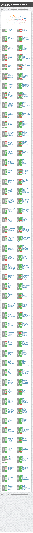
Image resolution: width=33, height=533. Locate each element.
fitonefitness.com (24, 136)
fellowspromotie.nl (24, 277)
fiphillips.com (9, 489)
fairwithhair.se (24, 257)
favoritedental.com (10, 139)
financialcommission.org (11, 188)
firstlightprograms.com (25, 40)
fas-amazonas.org (10, 134)
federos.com (9, 141)
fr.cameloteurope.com (25, 370)
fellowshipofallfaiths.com (25, 218)
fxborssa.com (9, 291)
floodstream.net (10, 286)
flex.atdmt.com (25, 64)
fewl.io (8, 302)
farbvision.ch (24, 153)
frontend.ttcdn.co (10, 46)
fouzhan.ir (23, 441)
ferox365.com (9, 179)
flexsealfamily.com (24, 304)
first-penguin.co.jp (10, 93)
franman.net (9, 143)
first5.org (23, 145)
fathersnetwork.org (10, 420)
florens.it (9, 250)
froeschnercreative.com (25, 192)
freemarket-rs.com (10, 407)
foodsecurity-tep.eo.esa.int (26, 285)
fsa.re (8, 436)
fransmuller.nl (24, 49)
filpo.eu (23, 161)
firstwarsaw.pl (24, 390)
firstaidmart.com (24, 412)
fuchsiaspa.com (24, 239)
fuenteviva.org (9, 371)
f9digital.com (24, 331)
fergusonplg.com (10, 487)
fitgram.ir (23, 485)
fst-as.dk (9, 369)
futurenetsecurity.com (25, 111)
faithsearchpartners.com (11, 213)
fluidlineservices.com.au (25, 442)
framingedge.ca (10, 343)
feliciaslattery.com (25, 216)
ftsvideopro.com (24, 460)
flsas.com (23, 57)
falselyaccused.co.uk (25, 461)
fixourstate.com (10, 448)
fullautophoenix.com (10, 339)
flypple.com (23, 486)
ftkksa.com (9, 85)
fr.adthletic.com (10, 172)
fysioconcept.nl (10, 312)
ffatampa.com (9, 174)
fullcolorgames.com (10, 91)
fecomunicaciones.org (11, 402)
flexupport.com (10, 428)
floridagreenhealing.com (11, 465)
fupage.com (24, 410)
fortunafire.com (10, 418)
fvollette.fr (23, 427)
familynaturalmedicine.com (26, 488)
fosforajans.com (24, 369)
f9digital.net (24, 447)
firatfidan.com (9, 335)
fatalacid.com (9, 181)
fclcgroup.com (9, 206)
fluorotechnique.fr (10, 140)
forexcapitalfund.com (25, 132)
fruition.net (9, 41)
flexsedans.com (24, 316)
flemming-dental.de (25, 75)
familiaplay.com (10, 380)
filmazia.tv (9, 419)
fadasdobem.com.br (10, 457)
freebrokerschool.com (25, 86)
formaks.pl (9, 173)
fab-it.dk (23, 77)
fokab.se (23, 456)
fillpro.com (23, 193)
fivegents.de (9, 256)
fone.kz (9, 430)
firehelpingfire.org (10, 468)
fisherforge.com (24, 487)
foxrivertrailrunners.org (11, 269)
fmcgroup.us (9, 304)
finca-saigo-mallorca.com (11, 307)
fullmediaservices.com (25, 210)
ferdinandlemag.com (25, 344)
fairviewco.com (10, 211)
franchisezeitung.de (10, 97)
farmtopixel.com (10, 474)
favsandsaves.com (10, 400)
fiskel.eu (9, 364)
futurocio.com (9, 314)
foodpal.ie (9, 421)
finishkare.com (24, 398)
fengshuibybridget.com (11, 180)
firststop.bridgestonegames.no (21, 321)
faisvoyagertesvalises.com (11, 416)
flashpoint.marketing (10, 189)
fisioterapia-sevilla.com (25, 273)
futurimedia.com (10, 57)
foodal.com (9, 184)
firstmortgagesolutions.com (26, 96)
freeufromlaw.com (24, 226)
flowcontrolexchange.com (25, 231)
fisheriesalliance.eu (25, 383)
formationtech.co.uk (10, 231)
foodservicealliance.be (11, 411)
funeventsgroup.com (10, 276)
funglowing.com (24, 323)
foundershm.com (10, 273)
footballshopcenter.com (25, 470)
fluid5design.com (24, 101)
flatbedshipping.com (11, 77)
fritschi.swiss (9, 116)
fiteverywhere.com (10, 84)
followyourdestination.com (25, 169)
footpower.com (24, 352)
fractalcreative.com (10, 476)
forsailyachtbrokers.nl (10, 95)
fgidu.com (9, 296)
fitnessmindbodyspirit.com (25, 484)
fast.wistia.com (24, 29)
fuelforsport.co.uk (10, 264)
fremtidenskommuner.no (25, 349)
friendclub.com (10, 92)
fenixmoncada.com (10, 370)
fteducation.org (10, 190)
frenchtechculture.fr (10, 207)
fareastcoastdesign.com (11, 409)
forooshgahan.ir (10, 298)
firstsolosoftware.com (25, 467)
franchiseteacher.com (10, 45)
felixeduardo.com (10, 239)
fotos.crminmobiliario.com (25, 36)
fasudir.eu (23, 450)
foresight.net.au (24, 198)
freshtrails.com (10, 417)
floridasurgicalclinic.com (11, 55)
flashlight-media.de (10, 199)
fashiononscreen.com (25, 130)
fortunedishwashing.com (11, 317)
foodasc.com (24, 268)
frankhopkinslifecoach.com (26, 93)
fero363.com (24, 360)
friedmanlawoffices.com (25, 85)
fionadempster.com (25, 197)
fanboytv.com (24, 322)
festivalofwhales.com (10, 111)
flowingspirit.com (24, 306)
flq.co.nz (9, 490)
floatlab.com (9, 78)
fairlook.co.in (24, 87)
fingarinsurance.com (25, 428)
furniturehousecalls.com (25, 384)
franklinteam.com (10, 202)
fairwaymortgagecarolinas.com (6, 126)
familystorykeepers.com (11, 263)
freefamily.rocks (24, 126)
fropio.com (23, 190)
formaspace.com (24, 112)
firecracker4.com (24, 146)
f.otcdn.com (9, 35)
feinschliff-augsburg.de (11, 203)
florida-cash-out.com (25, 382)
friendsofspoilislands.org (11, 467)
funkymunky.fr (9, 361)
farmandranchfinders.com (25, 78)
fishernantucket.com (10, 101)
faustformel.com (24, 140)
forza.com (9, 37)
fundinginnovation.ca (10, 170)
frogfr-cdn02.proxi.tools (11, 73)
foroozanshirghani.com (25, 479)
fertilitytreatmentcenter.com (11, 228)
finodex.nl (9, 368)
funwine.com (24, 391)
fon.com (23, 106)
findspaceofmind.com (10, 283)
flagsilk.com (24, 355)
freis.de (23, 117)
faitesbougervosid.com (25, 346)
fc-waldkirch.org (24, 133)
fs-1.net (9, 39)
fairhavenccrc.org (24, 313)
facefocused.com (24, 88)
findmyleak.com (10, 34)
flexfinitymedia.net (24, 314)
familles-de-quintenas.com (26, 371)
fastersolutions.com (25, 208)
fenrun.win (9, 40)
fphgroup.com (9, 219)
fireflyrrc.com (9, 469)
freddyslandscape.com (11, 238)
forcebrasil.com (10, 216)
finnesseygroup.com (25, 250)
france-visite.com (10, 398)
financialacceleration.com (11, 237)
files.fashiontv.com (10, 63)
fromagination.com (10, 226)
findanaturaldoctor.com (11, 258)
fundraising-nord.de (25, 178)
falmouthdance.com (10, 388)
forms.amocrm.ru (10, 72)
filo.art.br (9, 392)
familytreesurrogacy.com (25, 149)
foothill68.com (24, 409)
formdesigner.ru (24, 74)
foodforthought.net (10, 244)
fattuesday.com (10, 120)
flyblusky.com (9, 210)
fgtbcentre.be (9, 449)
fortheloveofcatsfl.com (25, 301)
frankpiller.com (25, 94)
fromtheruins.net (24, 476)
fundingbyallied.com (25, 102)
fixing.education (24, 332)
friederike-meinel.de (10, 107)
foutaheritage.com (10, 350)
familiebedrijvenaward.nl (11, 266)
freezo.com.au (24, 439)
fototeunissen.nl (10, 198)
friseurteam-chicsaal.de (25, 429)
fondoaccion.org (24, 388)
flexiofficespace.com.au (11, 363)
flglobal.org (9, 373)
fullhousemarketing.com (26, 170)
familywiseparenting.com (25, 350)
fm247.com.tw (24, 354)
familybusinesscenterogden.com (21, 241)
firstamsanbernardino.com (25, 230)
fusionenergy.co (24, 380)
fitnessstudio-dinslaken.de (25, 275)
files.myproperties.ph (25, 37)
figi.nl (23, 187)
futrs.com (9, 64)
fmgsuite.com (9, 279)
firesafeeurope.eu (24, 305)
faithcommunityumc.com (11, 431)
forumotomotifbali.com (25, 368)
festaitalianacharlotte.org (25, 477)
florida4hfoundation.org (11, 282)
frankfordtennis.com (10, 191)
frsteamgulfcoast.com (25, 389)
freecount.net (9, 76)
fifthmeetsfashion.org (25, 246)
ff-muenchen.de (24, 110)
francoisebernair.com (25, 248)
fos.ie (8, 272)
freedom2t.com (10, 171)
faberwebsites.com (24, 400)
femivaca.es (24, 302)
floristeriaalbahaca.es (25, 392)
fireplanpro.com (10, 117)
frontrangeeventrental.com (11, 313)
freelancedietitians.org (11, 410)
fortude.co (23, 125)
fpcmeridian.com (24, 419)
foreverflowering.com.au (25, 351)
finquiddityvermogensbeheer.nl (6, 484)
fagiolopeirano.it (10, 177)
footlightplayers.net (25, 437)
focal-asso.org (24, 417)
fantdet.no (23, 56)
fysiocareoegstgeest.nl (11, 217)
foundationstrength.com (25, 269)
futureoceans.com (24, 284)
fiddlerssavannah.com (11, 353)
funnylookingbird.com (10, 362)
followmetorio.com (10, 56)
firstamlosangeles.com (25, 144)
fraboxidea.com (24, 440)
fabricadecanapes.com (25, 297)
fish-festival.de (9, 390)
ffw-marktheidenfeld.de (11, 288)
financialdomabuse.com (26, 278)
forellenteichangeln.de (25, 189)
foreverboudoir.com (10, 160)
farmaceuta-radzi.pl (10, 477)
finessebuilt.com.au (25, 342)
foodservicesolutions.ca (25, 209)
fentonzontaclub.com (25, 163)
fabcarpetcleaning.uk (25, 430)
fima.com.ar (24, 298)
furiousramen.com (10, 151)
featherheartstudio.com (11, 403)
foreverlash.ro (9, 247)
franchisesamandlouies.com (26, 114)
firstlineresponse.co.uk (11, 305)
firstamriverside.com (10, 145)
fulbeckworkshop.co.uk (25, 272)
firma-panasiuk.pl (24, 287)
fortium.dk (23, 403)
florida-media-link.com (11, 68)
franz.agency (24, 445)
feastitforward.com (10, 306)
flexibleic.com (9, 54)
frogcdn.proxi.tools (24, 30)
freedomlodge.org (24, 258)
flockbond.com (24, 200)
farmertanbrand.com (10, 334)
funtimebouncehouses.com (26, 402)
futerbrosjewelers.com (25, 457)
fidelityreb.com (10, 285)
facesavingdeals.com (10, 218)
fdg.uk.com (9, 113)
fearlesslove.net (10, 412)
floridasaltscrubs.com (10, 248)
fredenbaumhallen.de (25, 116)
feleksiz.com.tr (9, 277)
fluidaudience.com (24, 293)
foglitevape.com (24, 263)
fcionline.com (24, 68)
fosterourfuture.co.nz (10, 336)
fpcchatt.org (24, 279)
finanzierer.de (24, 92)
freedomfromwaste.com (11, 427)
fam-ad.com (24, 47)
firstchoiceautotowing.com (25, 466)
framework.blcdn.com (25, 44)
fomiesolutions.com (10, 322)
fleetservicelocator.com (11, 225)
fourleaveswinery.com (10, 197)
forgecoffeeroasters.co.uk (25, 265)
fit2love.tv (9, 324)
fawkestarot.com (10, 274)
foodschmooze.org (10, 257)
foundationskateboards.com (11, 340)
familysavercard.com (10, 374)
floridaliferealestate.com (11, 136)
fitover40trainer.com (25, 458)
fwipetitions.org (10, 86)
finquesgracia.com (24, 448)
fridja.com (23, 143)
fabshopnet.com (24, 59)
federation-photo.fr (10, 110)
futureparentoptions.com (11, 153)
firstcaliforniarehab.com (11, 399)
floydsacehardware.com (25, 113)
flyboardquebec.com (25, 292)
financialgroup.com (25, 160)
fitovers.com (24, 72)
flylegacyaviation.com (25, 124)
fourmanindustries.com (11, 122)
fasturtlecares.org (24, 225)
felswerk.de (9, 455)
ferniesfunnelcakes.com (25, 282)
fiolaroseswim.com (10, 351)
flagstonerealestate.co (11, 249)
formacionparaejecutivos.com (26, 315)
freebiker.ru (23, 121)
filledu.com (9, 478)
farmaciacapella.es (10, 355)
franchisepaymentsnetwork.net (21, 67)
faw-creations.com (24, 358)
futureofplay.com (10, 133)
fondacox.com (9, 429)
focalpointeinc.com (10, 423)
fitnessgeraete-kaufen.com (26, 105)
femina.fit (23, 339)
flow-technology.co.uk (11, 297)
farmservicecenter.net (25, 446)
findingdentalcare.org (25, 307)
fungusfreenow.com (25, 207)
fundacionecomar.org (25, 238)
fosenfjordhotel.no (10, 459)
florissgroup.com (10, 124)
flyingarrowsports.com (25, 123)
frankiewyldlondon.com (25, 141)
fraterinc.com (24, 401)
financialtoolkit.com (10, 401)
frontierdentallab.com (10, 96)
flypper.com (24, 416)
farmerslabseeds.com (25, 249)
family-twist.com (24, 220)
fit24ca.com (24, 489)
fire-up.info (23, 465)
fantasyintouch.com (25, 353)
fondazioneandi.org (10, 114)
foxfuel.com (9, 187)
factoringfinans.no (24, 120)
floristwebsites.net (10, 326)
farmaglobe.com (24, 219)
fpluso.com (23, 459)
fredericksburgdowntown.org (11, 346)
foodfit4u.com (9, 394)
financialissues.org (24, 255)
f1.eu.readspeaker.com (25, 54)
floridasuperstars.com (25, 286)
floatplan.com (9, 330)
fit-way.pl (23, 381)
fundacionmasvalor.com (25, 276)
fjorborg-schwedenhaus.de (26, 58)
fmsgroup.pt (9, 284)
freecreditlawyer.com (10, 470)
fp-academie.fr (24, 379)
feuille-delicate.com (10, 438)
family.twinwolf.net (24, 139)
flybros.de (23, 177)
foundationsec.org (24, 183)
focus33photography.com (11, 311)
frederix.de (9, 83)
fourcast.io (23, 295)
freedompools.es (24, 184)
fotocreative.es (24, 432)
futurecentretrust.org (10, 325)
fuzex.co (9, 384)
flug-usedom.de (10, 265)
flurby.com (9, 94)
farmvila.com (9, 365)
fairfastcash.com (24, 421)
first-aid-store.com (10, 50)
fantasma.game (24, 206)
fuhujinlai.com (9, 53)
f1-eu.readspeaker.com (25, 38)
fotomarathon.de (24, 173)
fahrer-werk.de (24, 82)
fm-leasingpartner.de (25, 48)
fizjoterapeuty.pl (24, 438)
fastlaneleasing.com (25, 211)
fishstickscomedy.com (10, 103)
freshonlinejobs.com (10, 422)
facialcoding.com (24, 399)
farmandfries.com (24, 387)
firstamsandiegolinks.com (11, 82)
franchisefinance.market (11, 208)
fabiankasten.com (24, 104)
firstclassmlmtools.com (25, 45)
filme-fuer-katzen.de (25, 73)
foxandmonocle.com (10, 486)
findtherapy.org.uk (24, 340)
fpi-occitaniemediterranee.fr (26, 244)
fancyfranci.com (24, 325)
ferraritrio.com (9, 65)
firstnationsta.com (24, 474)
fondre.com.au (10, 192)
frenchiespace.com (25, 107)
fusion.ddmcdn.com (10, 44)
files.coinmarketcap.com (11, 38)
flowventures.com (10, 182)
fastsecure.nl (9, 168)
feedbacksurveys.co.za (11, 132)
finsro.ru (9, 358)
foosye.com (9, 229)
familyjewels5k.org (24, 274)
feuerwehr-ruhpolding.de (25, 199)
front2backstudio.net (25, 288)
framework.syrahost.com (11, 29)
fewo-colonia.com (24, 296)
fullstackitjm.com (10, 391)
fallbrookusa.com (24, 212)
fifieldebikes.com (10, 150)
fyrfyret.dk (23, 345)
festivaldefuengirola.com (25, 408)
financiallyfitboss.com (25, 359)
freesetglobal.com (24, 150)
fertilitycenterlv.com (10, 112)
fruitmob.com (24, 394)
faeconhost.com (10, 345)
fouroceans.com (10, 142)
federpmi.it (23, 362)
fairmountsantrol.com (25, 76)
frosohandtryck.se (10, 159)
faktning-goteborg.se (25, 171)
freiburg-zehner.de (24, 312)
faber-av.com (24, 122)
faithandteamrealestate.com (26, 237)
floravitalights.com (10, 372)
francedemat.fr (24, 151)
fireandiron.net (10, 383)
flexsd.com (9, 381)
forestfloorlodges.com (10, 169)
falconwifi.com (24, 343)
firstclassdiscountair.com (25, 135)
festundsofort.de (10, 74)
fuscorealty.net (10, 408)
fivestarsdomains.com (11, 162)
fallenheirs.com (24, 182)
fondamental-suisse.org (25, 365)
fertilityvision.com (10, 331)
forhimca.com (9, 227)
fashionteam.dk (10, 344)
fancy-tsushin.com (24, 411)
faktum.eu (9, 59)
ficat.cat (23, 172)
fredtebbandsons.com (25, 201)
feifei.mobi (9, 152)
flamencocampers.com (25, 455)
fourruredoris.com (24, 181)
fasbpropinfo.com (10, 320)
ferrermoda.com (10, 440)
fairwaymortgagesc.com (11, 451)
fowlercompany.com (10, 441)
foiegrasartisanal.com (25, 247)
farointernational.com (25, 152)
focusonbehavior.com (10, 253)
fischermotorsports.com (25, 154)
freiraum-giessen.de (10, 161)
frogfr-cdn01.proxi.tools (25, 31)
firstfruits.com (9, 149)
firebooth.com (9, 301)
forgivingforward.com (10, 131)
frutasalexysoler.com (25, 449)
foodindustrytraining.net (11, 389)
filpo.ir (23, 451)
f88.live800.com (10, 58)
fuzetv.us (23, 326)
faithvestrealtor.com (25, 372)
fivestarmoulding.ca (10, 387)
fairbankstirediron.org (10, 341)
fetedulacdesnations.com (11, 352)
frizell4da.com (9, 333)
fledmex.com (24, 53)
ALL (1, 9)
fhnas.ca (23, 303)
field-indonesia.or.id (25, 202)
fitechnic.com (24, 256)
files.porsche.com (10, 36)
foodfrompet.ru (24, 413)
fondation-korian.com (10, 106)
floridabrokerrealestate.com (26, 374)
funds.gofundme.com (10, 48)
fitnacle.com (9, 447)
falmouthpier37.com (25, 324)
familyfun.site (9, 287)
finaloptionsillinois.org (10, 75)
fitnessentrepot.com (25, 158)
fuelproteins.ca (10, 293)
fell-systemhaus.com (10, 81)
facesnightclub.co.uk (10, 193)
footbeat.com (9, 245)
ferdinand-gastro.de (25, 159)
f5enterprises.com (24, 235)
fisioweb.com (9, 456)
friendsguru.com (10, 66)
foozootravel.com (24, 334)
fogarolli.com (9, 102)
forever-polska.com (25, 330)
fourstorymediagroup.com (11, 316)
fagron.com (23, 162)
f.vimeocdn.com (10, 30)
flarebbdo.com (24, 423)
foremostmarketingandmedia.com (6, 461)
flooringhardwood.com (25, 134)
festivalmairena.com (10, 442)
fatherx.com (9, 49)
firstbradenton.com (24, 131)
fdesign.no (23, 475)
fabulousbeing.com (10, 144)
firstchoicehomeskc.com (11, 201)
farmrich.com (24, 142)
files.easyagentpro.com (25, 35)
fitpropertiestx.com (24, 203)
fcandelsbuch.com (24, 311)
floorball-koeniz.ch (10, 349)
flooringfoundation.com (11, 397)
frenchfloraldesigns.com (11, 413)
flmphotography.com (10, 379)
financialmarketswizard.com (26, 65)
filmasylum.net (9, 466)
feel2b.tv (23, 294)
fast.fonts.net (9, 31)
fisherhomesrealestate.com (26, 155)
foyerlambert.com (10, 220)
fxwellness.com (24, 480)
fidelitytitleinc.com (24, 213)
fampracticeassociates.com (11, 268)
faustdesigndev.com (10, 480)
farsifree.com (24, 420)
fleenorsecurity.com (25, 46)
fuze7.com (9, 393)
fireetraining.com (10, 342)
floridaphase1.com (10, 105)
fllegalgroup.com (10, 135)
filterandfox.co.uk (24, 259)
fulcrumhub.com (10, 437)
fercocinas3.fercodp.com (25, 267)
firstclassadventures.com (25, 317)
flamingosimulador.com (11, 332)
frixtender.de (9, 292)
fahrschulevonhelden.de (11, 382)
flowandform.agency (25, 227)
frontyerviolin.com (10, 446)
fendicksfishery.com (25, 426)
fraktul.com (9, 236)
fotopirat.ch (23, 228)
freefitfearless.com (10, 88)
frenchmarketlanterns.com (25, 63)
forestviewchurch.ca (25, 373)
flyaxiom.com (9, 354)
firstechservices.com (25, 83)
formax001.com (10, 315)
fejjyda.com (23, 266)
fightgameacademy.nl (25, 168)
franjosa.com (24, 407)
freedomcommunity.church (11, 303)
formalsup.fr (24, 393)
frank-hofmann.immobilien (11, 146)
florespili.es (23, 103)
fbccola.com (24, 115)
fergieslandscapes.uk (25, 469)
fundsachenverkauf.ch (11, 178)
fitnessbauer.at (24, 95)
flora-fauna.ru (9, 155)
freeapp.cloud (24, 431)
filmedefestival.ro (10, 360)
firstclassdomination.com (25, 84)
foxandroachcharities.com (11, 267)
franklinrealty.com (24, 245)
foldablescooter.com (25, 378)
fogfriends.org (24, 174)
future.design (24, 191)
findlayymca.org (10, 485)
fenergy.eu (23, 336)
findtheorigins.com (24, 291)
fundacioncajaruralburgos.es (11, 294)
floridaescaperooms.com (11, 275)
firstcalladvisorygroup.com (11, 200)
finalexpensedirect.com (11, 209)
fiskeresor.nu (24, 333)
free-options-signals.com (11, 426)
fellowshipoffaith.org (10, 130)
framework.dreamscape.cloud (26, 41)
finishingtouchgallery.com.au (26, 341)
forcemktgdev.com (24, 34)
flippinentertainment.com (11, 464)
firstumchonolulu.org (10, 471)
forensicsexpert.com (10, 246)
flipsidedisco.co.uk (10, 255)
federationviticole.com (25, 91)
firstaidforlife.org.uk (10, 104)
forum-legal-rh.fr (10, 439)
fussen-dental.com (24, 397)
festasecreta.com (24, 361)
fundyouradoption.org (25, 164)
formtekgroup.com (24, 81)
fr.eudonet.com (10, 278)
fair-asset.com (9, 450)
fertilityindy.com (10, 221)
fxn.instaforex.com (24, 97)
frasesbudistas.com (10, 475)
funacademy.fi (9, 183)
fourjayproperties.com (11, 158)
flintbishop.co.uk (24, 179)
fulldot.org (23, 422)
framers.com (9, 47)
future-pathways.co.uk (11, 230)
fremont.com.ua (24, 436)
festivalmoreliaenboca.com (26, 283)
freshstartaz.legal (24, 418)
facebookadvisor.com (10, 445)
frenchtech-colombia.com (25, 188)
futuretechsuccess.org (25, 468)
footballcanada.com (10, 240)
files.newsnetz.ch (24, 55)
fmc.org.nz (9, 488)
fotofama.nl (9, 479)
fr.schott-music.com (25, 217)
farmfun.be (23, 236)
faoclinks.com (9, 121)
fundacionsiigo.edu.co (11, 212)
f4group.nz (9, 323)
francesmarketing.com (25, 471)
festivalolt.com (24, 478)
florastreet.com (10, 235)
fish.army (9, 295)
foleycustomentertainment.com (21, 254)
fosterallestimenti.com (25, 364)
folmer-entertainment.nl (11, 163)
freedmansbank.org (10, 164)
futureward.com (24, 335)
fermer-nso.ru (9, 378)
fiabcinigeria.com (24, 264)
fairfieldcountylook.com (25, 39)
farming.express (10, 154)
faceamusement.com (10, 359)
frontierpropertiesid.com (11, 87)
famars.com (9, 123)
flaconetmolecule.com (11, 458)
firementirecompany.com (25, 229)
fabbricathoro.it (24, 464)
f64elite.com (9, 259)
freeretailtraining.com (25, 180)
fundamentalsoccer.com (25, 363)
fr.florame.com (9, 115)
